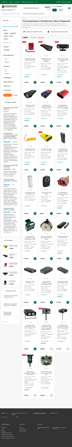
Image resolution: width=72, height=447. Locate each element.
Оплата (11, 2)
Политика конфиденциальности (8, 438)
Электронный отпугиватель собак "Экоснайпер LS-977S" (46, 283)
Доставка (17, 2)
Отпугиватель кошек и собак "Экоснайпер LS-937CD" (46, 238)
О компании (4, 2)
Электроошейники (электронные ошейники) (59, 428)
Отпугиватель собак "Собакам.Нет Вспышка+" (46, 60)
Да (5, 58)
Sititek (11, 36)
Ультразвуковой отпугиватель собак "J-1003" (62, 194)
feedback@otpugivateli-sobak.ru (31, 8)
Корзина (21, 427)
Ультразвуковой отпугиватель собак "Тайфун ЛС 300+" (46, 106)
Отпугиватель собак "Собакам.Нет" (30, 105)
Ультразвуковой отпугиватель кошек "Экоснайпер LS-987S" (30, 238)
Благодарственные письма (7, 434)
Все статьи (6, 321)
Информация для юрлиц (27, 2)
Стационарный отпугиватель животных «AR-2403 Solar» (30, 373)
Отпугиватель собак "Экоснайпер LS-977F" (62, 282)
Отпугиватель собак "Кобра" (46, 193)
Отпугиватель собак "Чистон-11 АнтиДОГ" (46, 149)
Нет (6, 60)
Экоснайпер (12, 33)
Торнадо (6, 33)
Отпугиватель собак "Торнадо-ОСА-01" (30, 193)
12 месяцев (6, 50)
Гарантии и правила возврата (7, 436)
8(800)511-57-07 (4, 413)
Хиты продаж (41, 37)
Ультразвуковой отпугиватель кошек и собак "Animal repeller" (62, 326)
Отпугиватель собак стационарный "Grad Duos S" (62, 60)
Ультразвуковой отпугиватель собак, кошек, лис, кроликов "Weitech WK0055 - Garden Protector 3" (46, 327)
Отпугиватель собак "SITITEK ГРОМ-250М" (30, 59)
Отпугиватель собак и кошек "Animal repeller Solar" (46, 373)
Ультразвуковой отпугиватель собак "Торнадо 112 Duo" (63, 150)
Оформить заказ (22, 431)
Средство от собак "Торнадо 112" (30, 282)
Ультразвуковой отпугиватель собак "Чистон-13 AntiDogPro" (63, 106)
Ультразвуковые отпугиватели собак (43, 428)
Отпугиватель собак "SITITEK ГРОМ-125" (30, 149)
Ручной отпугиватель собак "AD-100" (62, 237)
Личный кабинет (22, 429)
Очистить (15, 95)
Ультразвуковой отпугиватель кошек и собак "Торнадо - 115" (30, 326)
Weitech (6, 36)
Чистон (5, 38)
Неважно (7, 62)
